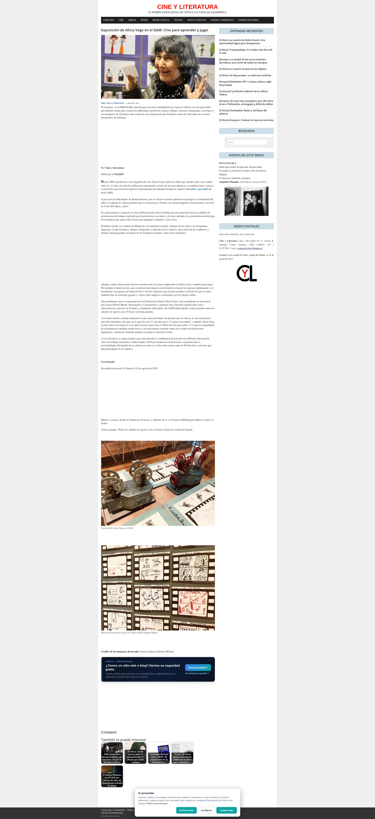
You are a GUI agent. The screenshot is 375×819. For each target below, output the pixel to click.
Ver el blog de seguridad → (197, 673)
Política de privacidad (112, 813)
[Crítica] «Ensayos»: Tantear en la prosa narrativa (246, 120)
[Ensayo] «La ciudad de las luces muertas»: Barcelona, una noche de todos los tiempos (243, 61)
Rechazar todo (186, 810)
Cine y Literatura (115, 103)
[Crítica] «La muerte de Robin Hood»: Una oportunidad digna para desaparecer (242, 41)
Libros (132, 20)
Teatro (178, 20)
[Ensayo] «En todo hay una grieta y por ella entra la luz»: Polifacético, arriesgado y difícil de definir (246, 102)
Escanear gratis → (198, 667)
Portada (108, 20)
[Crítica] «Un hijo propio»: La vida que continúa (245, 75)
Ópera (144, 20)
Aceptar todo (226, 810)
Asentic (115, 816)
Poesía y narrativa (222, 20)
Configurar (206, 810)
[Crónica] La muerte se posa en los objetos (242, 69)
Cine (121, 20)
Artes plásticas (196, 20)
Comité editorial (248, 20)
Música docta (160, 20)
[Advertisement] (158, 142)
